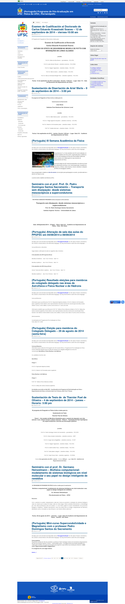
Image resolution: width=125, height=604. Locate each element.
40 (54, 558)
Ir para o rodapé (43, 4)
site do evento (52, 172)
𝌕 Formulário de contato (96, 70)
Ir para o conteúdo (21, 4)
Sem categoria (45, 22)
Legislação (96, 1)
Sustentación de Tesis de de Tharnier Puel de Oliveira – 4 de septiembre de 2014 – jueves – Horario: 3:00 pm (59, 400)
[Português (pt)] (82, 4)
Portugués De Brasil (63, 147)
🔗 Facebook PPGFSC (95, 69)
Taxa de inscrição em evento (22, 87)
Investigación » (21, 40)
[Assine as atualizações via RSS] (107, 12)
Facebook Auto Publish (56, 603)
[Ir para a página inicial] (33, 22)
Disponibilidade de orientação (22, 81)
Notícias (38, 22)
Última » (81, 558)
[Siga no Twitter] (100, 12)
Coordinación (21, 42)
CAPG (19, 53)
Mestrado (20, 121)
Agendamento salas (22, 99)
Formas (19, 104)
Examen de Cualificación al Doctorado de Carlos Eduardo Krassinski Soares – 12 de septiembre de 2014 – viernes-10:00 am (57, 29)
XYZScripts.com (70, 603)
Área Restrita (93, 17)
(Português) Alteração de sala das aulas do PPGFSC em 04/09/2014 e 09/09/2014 (57, 233)
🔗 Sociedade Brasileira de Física (98, 81)
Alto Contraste (98, 4)
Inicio (19, 39)
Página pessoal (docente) (21, 84)
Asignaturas (20, 54)
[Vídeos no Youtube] (102, 12)
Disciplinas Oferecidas (23, 132)
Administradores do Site (102, 17)
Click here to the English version (97, 600)
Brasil (21, 1)
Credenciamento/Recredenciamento (23, 78)
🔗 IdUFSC (92, 72)
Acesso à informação (87, 1)
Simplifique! (63, 1)
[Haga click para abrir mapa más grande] (98, 60)
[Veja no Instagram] (104, 12)
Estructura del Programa (21, 102)
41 (57, 558)
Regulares (20, 119)
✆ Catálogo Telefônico (95, 67)
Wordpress (42, 600)
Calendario (20, 51)
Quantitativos (21, 117)
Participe (78, 1)
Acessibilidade (91, 4)
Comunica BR (71, 1)
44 (64, 558)
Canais (102, 1)
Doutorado (20, 123)
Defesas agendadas (22, 136)
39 (52, 558)
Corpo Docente (21, 67)
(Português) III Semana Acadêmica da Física (58, 140)
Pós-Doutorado (21, 125)
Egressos (20, 134)
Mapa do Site (85, 5)
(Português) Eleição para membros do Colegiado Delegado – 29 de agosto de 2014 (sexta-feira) (58, 331)
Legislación (20, 106)
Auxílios (19, 76)
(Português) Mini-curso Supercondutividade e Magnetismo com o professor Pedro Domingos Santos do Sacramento (59, 526)
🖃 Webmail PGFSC (94, 73)
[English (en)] (84, 4)
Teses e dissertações (22, 108)
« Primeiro (45, 558)
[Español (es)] (85, 4)
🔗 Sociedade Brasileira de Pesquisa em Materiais (96, 83)
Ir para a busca (35, 4)
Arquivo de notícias (94, 49)
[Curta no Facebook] (98, 12)
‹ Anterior (49, 558)
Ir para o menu (29, 4)
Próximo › (76, 558)
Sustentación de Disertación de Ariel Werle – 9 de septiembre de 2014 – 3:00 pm (59, 89)
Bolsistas (20, 127)
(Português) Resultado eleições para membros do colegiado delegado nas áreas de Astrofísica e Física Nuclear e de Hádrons (59, 283)
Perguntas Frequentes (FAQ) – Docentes (23, 90)
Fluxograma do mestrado (21, 57)
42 (59, 558)
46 (69, 558)
